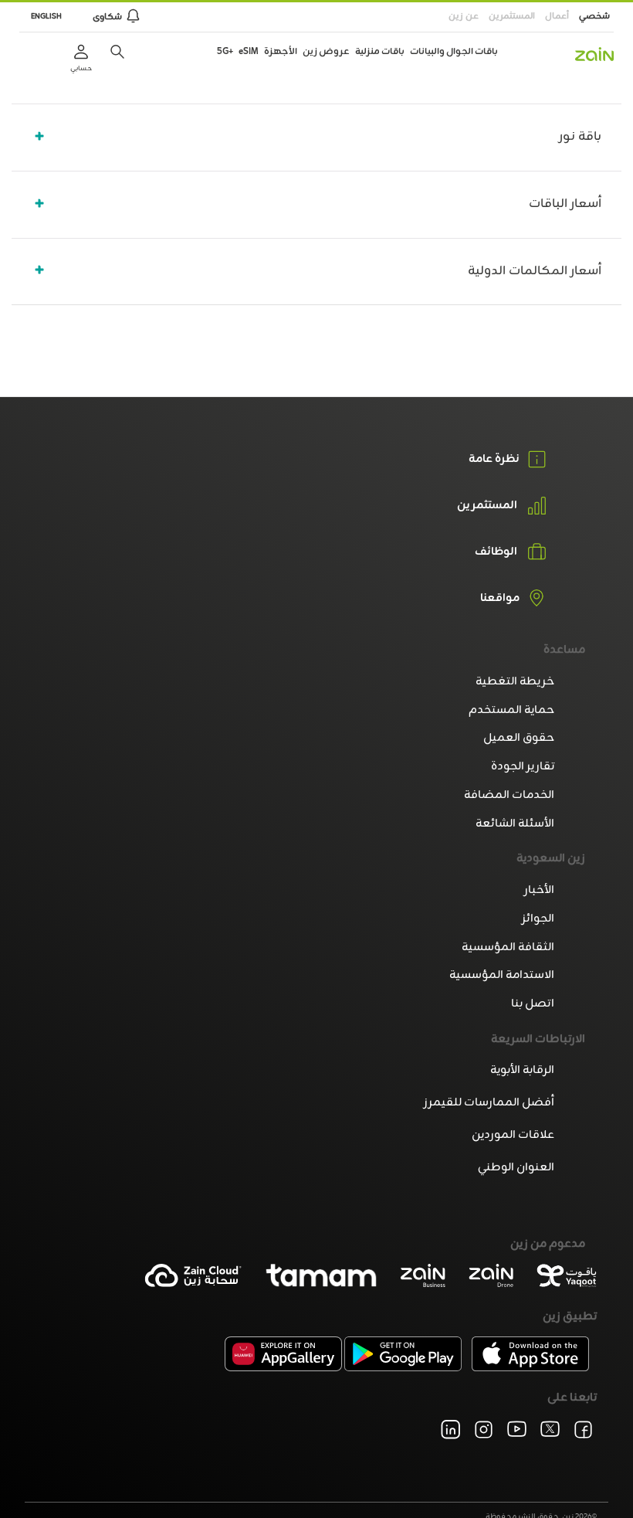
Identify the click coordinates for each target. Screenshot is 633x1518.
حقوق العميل (518, 738)
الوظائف (496, 552)
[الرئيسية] (594, 54)
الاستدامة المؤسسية (501, 975)
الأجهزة (280, 51)
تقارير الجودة (522, 766)
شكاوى (107, 17)
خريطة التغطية (515, 681)
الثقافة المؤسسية (508, 947)
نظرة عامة (494, 459)
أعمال (557, 16)
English (46, 16)
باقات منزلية (380, 51)
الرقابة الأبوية (522, 1070)
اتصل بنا (532, 1004)
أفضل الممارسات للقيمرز (489, 1102)
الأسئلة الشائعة (515, 824)
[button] (117, 51)
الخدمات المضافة (509, 795)
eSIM (249, 51)
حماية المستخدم (511, 710)
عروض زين (326, 51)
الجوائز (538, 919)
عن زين (464, 16)
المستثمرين (512, 16)
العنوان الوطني (516, 1167)
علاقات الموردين (513, 1135)
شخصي (594, 16)
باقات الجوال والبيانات (454, 51)
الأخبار (539, 890)
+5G (225, 51)
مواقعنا (500, 598)
